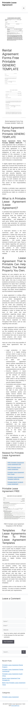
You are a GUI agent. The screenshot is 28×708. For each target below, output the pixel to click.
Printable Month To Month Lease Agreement (15, 483)
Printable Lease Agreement (9, 3)
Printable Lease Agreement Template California (16, 478)
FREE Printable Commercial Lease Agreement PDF (16, 463)
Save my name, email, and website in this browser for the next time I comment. (14, 635)
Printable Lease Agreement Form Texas (16, 473)
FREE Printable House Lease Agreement (14, 468)
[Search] (24, 652)
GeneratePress (15, 705)
